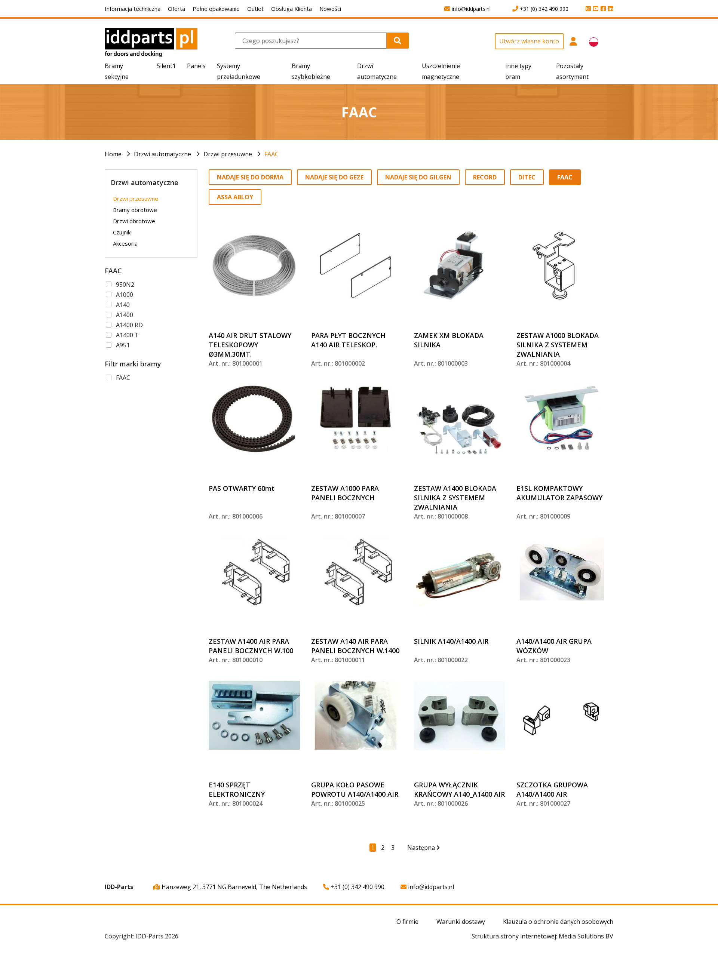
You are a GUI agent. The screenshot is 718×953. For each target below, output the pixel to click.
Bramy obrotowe (135, 209)
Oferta (176, 8)
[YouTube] (594, 9)
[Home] (151, 42)
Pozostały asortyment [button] (572, 71)
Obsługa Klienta (291, 8)
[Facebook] (602, 9)
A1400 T (127, 335)
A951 (123, 345)
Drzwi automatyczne (162, 154)
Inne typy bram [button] (518, 71)
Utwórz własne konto (529, 41)
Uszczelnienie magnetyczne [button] (441, 71)
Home (113, 154)
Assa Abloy (235, 197)
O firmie (407, 921)
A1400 (124, 315)
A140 (123, 305)
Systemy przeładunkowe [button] (238, 71)
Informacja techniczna (132, 8)
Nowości (330, 8)
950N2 (125, 284)
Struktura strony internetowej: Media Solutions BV (542, 936)
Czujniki (122, 232)
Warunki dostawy (460, 921)
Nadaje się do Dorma (250, 177)
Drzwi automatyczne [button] (377, 71)
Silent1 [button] (166, 66)
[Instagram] (587, 9)
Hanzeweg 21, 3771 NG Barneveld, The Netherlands (233, 887)
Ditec (527, 177)
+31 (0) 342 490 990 (356, 887)
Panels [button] (196, 66)
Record (485, 177)
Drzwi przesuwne (227, 154)
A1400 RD (129, 325)
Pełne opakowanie (216, 8)
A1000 (124, 294)
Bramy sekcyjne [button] (117, 71)
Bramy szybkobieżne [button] (311, 71)
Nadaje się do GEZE (334, 177)
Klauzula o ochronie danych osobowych (558, 921)
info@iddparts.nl (430, 887)
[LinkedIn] (609, 9)
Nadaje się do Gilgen (418, 177)
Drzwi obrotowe (134, 221)
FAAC (271, 154)
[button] (573, 45)
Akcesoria (125, 243)
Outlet (255, 8)
